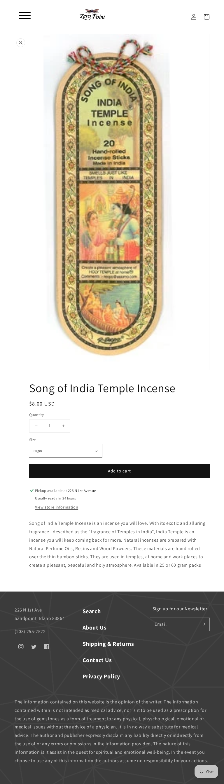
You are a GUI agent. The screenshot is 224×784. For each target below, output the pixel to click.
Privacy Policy (101, 676)
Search (92, 611)
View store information (56, 507)
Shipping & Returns (108, 644)
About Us (95, 627)
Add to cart (119, 471)
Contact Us (97, 660)
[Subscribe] (203, 624)
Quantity (36, 414)
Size (32, 439)
